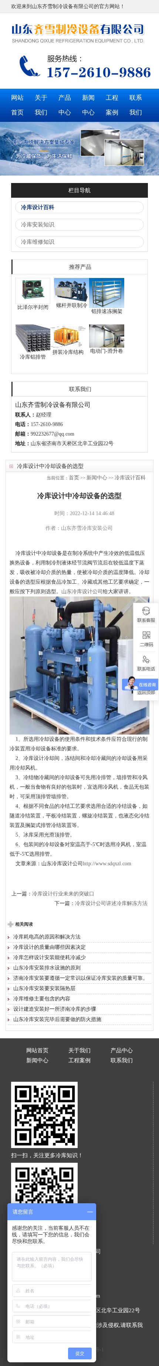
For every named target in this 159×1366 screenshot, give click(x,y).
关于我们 (41, 105)
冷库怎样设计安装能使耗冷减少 (49, 957)
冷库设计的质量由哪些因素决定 (49, 947)
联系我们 (135, 105)
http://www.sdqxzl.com (107, 863)
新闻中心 (88, 105)
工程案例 (112, 105)
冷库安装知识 (37, 225)
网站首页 (17, 105)
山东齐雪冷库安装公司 (87, 528)
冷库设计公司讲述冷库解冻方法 (111, 903)
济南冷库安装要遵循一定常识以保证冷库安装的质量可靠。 (80, 978)
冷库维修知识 (37, 242)
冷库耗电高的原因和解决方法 (47, 937)
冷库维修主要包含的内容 (41, 998)
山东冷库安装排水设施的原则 (47, 968)
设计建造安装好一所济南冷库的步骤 (54, 1009)
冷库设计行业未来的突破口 (63, 894)
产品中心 (64, 105)
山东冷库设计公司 (82, 591)
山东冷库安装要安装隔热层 (44, 988)
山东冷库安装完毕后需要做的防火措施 (57, 1019)
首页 (74, 477)
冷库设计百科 (37, 207)
